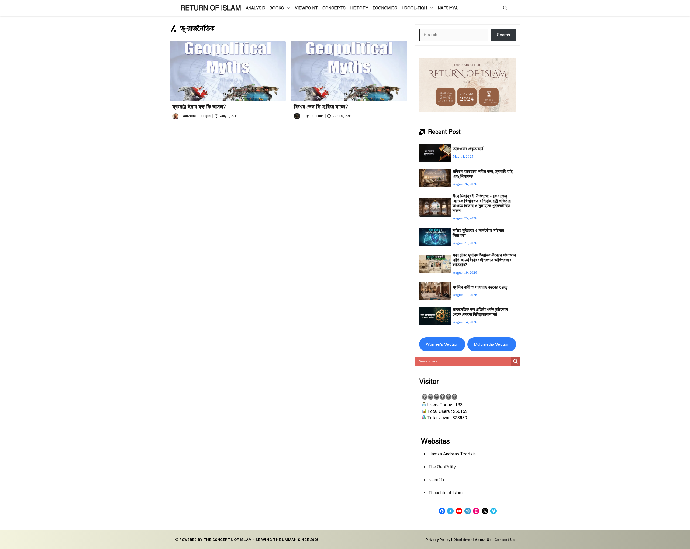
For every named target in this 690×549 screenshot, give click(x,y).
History (359, 8)
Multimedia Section (491, 344)
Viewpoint (306, 8)
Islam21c (436, 480)
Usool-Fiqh (414, 8)
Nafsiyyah (449, 8)
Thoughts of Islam (445, 493)
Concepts (334, 8)
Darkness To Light (196, 116)
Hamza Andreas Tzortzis (452, 454)
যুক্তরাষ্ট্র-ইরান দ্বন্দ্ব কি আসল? (199, 107)
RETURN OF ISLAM (211, 8)
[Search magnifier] (515, 361)
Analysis (255, 8)
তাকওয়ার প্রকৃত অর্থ (468, 148)
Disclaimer (462, 540)
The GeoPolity (442, 467)
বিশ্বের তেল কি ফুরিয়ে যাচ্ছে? (321, 107)
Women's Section (442, 344)
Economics (384, 8)
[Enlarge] (509, 64)
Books (277, 8)
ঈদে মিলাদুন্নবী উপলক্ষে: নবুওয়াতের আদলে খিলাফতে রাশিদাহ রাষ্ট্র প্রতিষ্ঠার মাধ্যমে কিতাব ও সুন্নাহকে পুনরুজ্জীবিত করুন (482, 203)
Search (503, 34)
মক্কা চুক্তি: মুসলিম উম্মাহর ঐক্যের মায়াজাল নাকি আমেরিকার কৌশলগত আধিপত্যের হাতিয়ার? (484, 260)
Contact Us (505, 540)
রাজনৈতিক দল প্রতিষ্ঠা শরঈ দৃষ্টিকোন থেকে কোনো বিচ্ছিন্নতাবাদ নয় (480, 312)
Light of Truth (313, 116)
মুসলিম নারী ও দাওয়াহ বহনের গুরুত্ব (480, 287)
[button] (505, 8)
